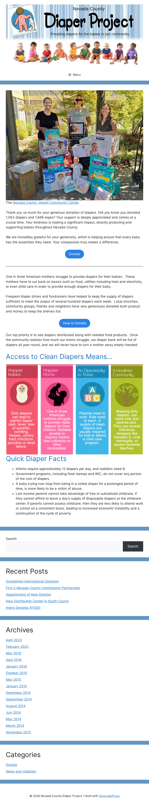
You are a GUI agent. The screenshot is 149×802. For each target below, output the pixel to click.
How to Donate (74, 323)
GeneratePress (109, 796)
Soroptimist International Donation (32, 581)
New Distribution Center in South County (37, 601)
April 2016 (14, 660)
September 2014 (19, 699)
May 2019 (13, 653)
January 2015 (16, 686)
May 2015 (13, 680)
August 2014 (16, 706)
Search (11, 539)
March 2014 (15, 726)
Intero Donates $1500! (23, 608)
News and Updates (21, 771)
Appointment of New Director (28, 594)
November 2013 (18, 732)
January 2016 (16, 666)
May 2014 (13, 719)
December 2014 (18, 693)
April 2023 (14, 640)
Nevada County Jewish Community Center (46, 203)
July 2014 (13, 712)
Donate (74, 254)
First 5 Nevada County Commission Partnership (43, 588)
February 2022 (17, 647)
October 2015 (16, 673)
